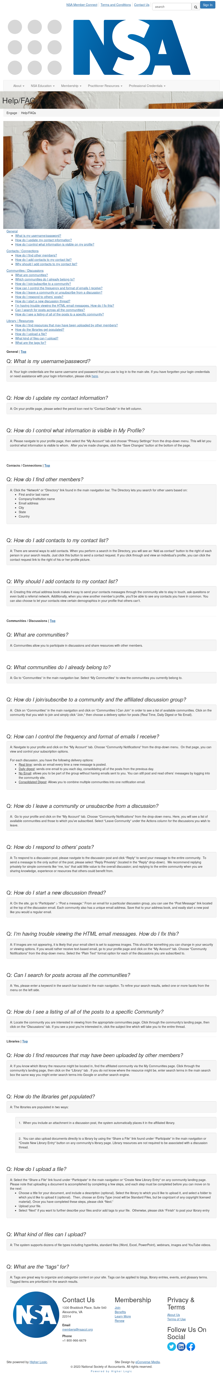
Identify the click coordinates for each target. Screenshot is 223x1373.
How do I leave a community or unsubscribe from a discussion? (58, 292)
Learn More (123, 1316)
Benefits (120, 1312)
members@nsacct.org (77, 1329)
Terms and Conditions (116, 4)
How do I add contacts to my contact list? (43, 259)
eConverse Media (147, 1362)
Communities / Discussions (25, 270)
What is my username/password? (38, 235)
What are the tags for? (30, 342)
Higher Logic (38, 1362)
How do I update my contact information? (43, 240)
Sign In (208, 5)
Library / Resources (20, 321)
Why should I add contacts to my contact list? (46, 264)
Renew (119, 1320)
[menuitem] (83, 4)
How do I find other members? (36, 255)
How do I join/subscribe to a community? (43, 283)
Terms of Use (176, 1319)
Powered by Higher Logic (111, 1371)
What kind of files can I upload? (36, 338)
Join (117, 1307)
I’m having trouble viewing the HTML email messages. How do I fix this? (64, 305)
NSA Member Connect (81, 4)
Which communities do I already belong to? (45, 279)
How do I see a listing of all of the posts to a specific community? (59, 314)
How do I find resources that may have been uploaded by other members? (66, 325)
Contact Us (141, 4)
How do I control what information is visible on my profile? (54, 244)
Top (23, 351)
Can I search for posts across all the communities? (50, 310)
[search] (195, 6)
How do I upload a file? (31, 334)
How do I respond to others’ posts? (39, 296)
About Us (173, 1314)
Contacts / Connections (23, 251)
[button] (19, 85)
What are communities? (31, 275)
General (12, 231)
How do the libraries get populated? (39, 329)
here (95, 376)
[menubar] (109, 4)
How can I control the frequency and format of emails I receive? (59, 288)
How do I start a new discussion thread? (42, 301)
